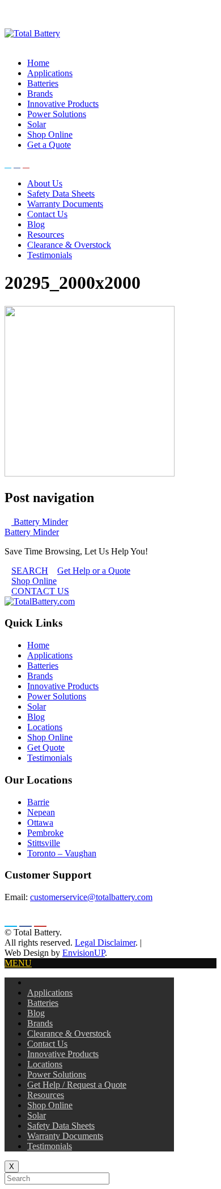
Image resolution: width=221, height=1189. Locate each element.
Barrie (38, 802)
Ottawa (40, 822)
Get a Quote (49, 145)
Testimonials (49, 255)
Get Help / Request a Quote (76, 1084)
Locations (44, 727)
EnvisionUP (83, 953)
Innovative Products (63, 104)
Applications (50, 73)
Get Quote (46, 747)
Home (38, 63)
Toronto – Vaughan (61, 853)
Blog (36, 224)
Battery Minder (39, 522)
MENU (18, 963)
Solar (36, 124)
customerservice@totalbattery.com (91, 897)
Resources (45, 234)
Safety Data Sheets (61, 193)
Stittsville (43, 843)
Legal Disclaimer (105, 942)
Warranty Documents (65, 204)
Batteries (42, 83)
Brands (40, 93)
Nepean (41, 812)
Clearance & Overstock (69, 245)
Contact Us (47, 214)
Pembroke (45, 833)
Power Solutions (56, 114)
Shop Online (50, 134)
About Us (44, 183)
